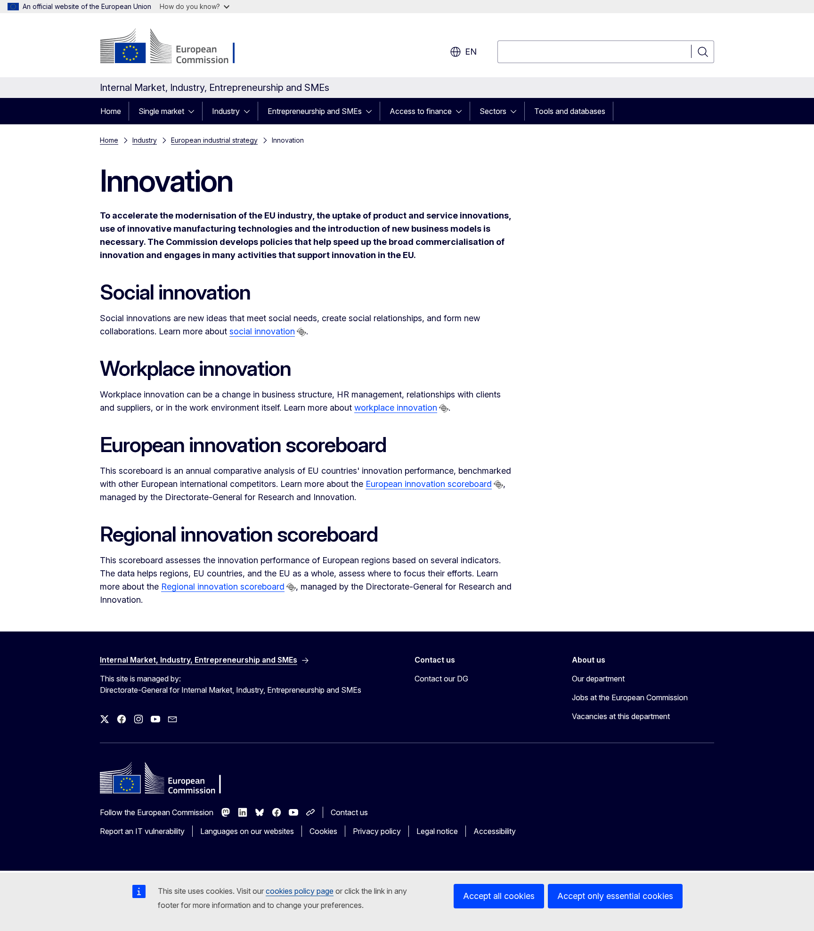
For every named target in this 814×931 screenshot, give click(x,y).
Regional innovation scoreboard (223, 586)
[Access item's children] (194, 111)
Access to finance (421, 111)
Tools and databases (569, 111)
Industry (226, 111)
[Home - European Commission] (176, 47)
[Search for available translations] (301, 332)
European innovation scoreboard (429, 484)
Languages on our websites (247, 831)
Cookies (323, 831)
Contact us (349, 812)
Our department (598, 678)
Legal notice (437, 831)
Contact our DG (441, 678)
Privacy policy (377, 831)
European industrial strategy (214, 140)
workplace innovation (395, 408)
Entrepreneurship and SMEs (315, 111)
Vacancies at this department (621, 716)
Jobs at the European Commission (630, 697)
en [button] (471, 52)
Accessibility (494, 831)
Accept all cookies (499, 896)
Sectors (493, 111)
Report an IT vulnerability (142, 831)
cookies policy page (300, 891)
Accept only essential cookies (615, 896)
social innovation (262, 331)
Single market (161, 111)
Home (110, 111)
